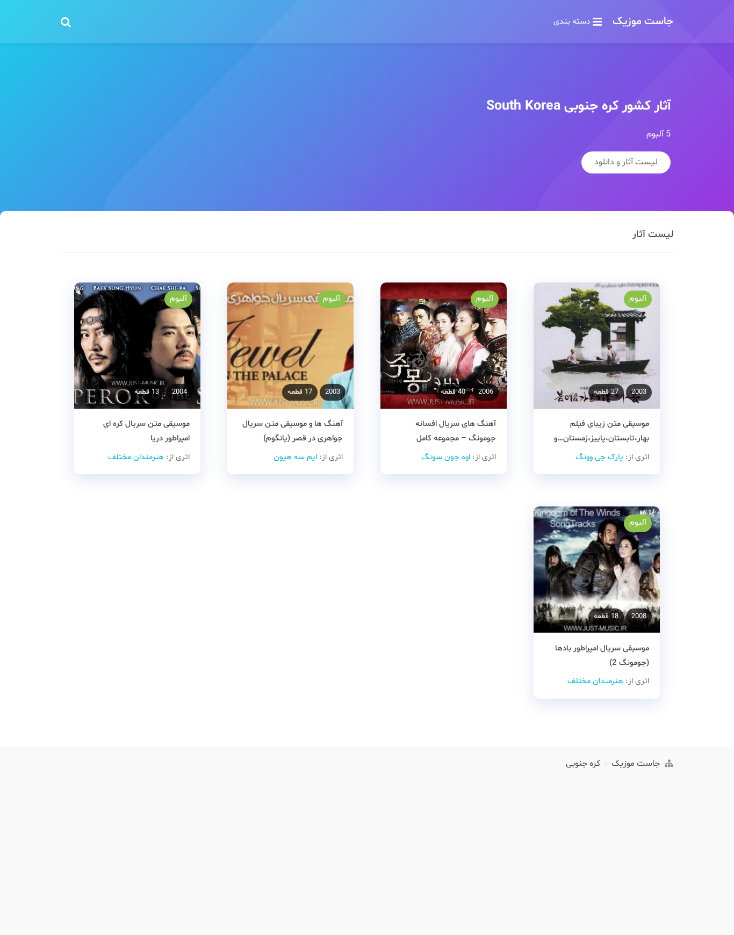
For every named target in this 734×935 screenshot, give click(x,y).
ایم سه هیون (295, 457)
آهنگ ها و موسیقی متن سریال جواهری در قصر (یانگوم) (292, 431)
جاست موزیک (643, 21)
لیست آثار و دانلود (626, 162)
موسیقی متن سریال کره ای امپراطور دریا (146, 431)
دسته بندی (571, 21)
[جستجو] (66, 21)
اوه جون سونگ (445, 457)
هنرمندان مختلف (136, 457)
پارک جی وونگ (599, 457)
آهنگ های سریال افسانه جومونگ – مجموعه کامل (455, 431)
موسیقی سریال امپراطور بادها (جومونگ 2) (602, 656)
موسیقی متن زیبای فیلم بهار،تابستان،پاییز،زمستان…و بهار (601, 438)
